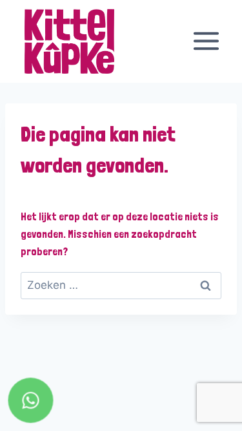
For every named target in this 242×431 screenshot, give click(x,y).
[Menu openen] (206, 41)
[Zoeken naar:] (121, 285)
